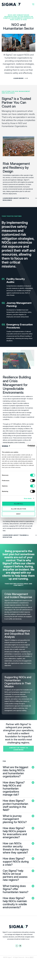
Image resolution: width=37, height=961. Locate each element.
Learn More (18, 78)
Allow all (18, 503)
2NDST (32, 957)
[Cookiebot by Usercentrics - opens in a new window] (27, 446)
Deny (18, 514)
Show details (28, 498)
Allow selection (18, 509)
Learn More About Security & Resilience (16, 199)
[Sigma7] (11, 4)
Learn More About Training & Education (16, 536)
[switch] (32, 480)
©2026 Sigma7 (7, 957)
